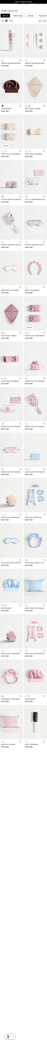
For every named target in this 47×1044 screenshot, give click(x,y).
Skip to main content (23, 1)
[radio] (2, 60)
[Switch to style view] (3, 21)
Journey (31, 16)
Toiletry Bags (17, 16)
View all (5, 16)
